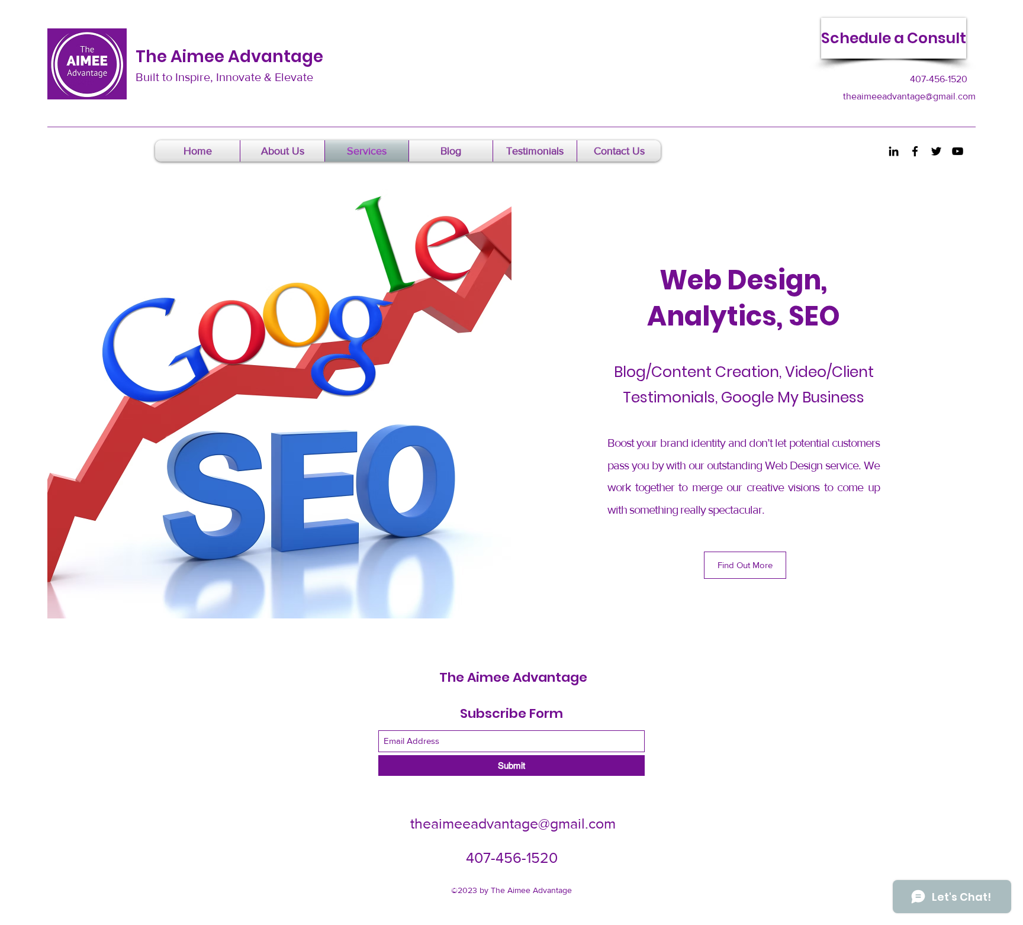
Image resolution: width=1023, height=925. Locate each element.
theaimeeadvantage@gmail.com (909, 96)
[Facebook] (915, 151)
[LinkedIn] (893, 151)
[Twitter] (936, 151)
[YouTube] (957, 151)
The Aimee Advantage (229, 56)
